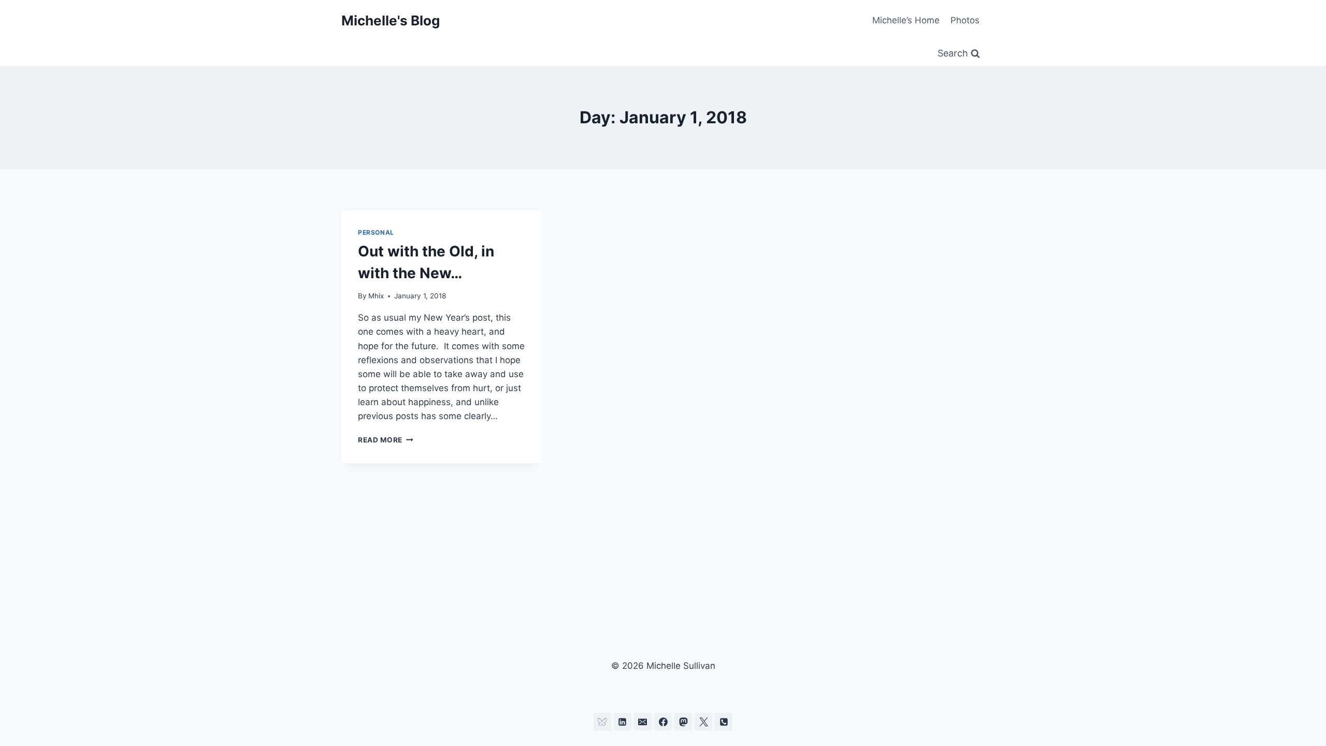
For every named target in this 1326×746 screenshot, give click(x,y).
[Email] (643, 721)
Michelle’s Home (906, 20)
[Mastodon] (683, 721)
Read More (385, 440)
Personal (376, 232)
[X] (703, 721)
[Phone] (723, 721)
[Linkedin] (622, 721)
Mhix (376, 296)
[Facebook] (663, 721)
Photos (964, 20)
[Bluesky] (602, 721)
